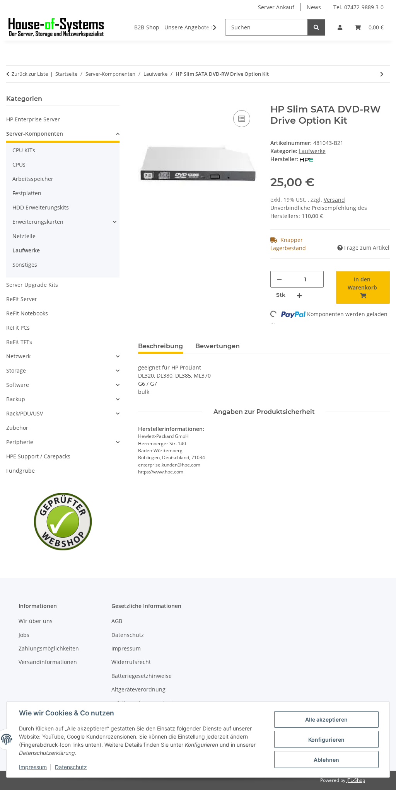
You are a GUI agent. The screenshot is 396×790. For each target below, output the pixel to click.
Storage (16, 370)
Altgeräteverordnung (138, 689)
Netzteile (24, 236)
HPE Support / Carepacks (38, 456)
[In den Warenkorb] (144, 99)
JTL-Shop (355, 780)
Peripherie (19, 442)
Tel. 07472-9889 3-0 (358, 7)
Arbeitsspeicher (32, 178)
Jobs (24, 634)
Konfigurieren (326, 739)
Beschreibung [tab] (160, 346)
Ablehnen (326, 759)
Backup (15, 399)
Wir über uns (36, 621)
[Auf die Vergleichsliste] (241, 118)
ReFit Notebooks (27, 313)
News (314, 7)
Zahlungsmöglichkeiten (49, 648)
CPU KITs (23, 150)
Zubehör (17, 427)
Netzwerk (18, 356)
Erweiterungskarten (37, 221)
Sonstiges (24, 264)
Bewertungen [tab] (217, 346)
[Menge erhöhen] (299, 295)
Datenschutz (71, 767)
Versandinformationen (48, 662)
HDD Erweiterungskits (40, 207)
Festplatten (26, 193)
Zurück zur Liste (30, 73)
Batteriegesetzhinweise (141, 675)
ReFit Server (21, 299)
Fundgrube (20, 470)
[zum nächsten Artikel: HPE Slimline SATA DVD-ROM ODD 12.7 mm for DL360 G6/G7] (382, 74)
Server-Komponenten (34, 133)
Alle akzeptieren (326, 719)
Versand (334, 199)
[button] (339, 27)
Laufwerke (312, 151)
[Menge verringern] (279, 279)
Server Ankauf (276, 7)
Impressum (33, 767)
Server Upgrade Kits (32, 284)
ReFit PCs (18, 327)
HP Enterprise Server (33, 119)
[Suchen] (316, 27)
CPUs (19, 164)
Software (17, 384)
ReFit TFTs (19, 342)
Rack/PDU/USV (24, 413)
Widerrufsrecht (131, 662)
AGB (116, 621)
